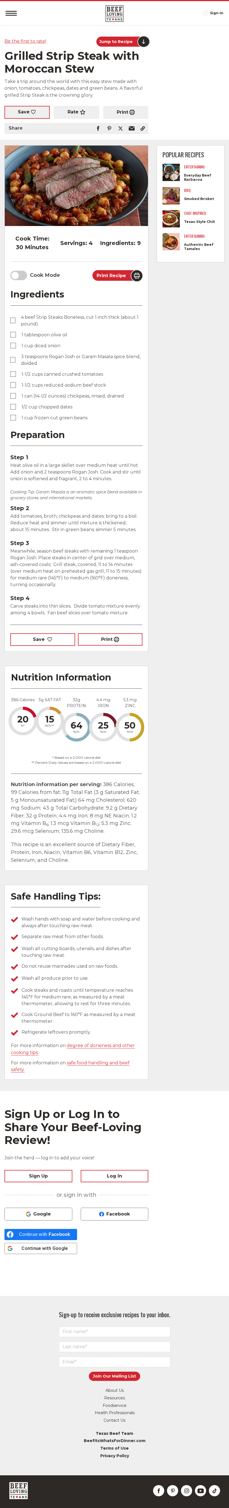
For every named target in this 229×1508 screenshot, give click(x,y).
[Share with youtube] (200, 1490)
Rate (73, 112)
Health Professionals (115, 1412)
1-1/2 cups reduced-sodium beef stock (64, 385)
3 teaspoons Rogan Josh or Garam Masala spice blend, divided (80, 360)
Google (42, 1214)
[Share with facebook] (98, 128)
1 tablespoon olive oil (44, 334)
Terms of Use (114, 1448)
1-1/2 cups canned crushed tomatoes (62, 374)
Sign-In (216, 13)
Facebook (118, 1214)
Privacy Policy (114, 1455)
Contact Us (114, 1420)
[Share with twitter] (120, 128)
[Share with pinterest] (109, 128)
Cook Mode (45, 275)
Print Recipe (111, 275)
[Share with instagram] (186, 1490)
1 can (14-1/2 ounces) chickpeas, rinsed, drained (73, 396)
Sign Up (38, 1176)
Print (122, 112)
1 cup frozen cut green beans (54, 417)
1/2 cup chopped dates (47, 407)
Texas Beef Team (114, 1433)
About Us (115, 1390)
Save (24, 112)
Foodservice (115, 1405)
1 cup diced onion (41, 345)
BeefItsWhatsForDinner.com (114, 1440)
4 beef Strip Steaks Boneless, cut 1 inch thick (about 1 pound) (80, 321)
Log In (114, 1176)
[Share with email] (131, 128)
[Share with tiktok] (214, 1490)
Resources (114, 1397)
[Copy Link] (142, 128)
